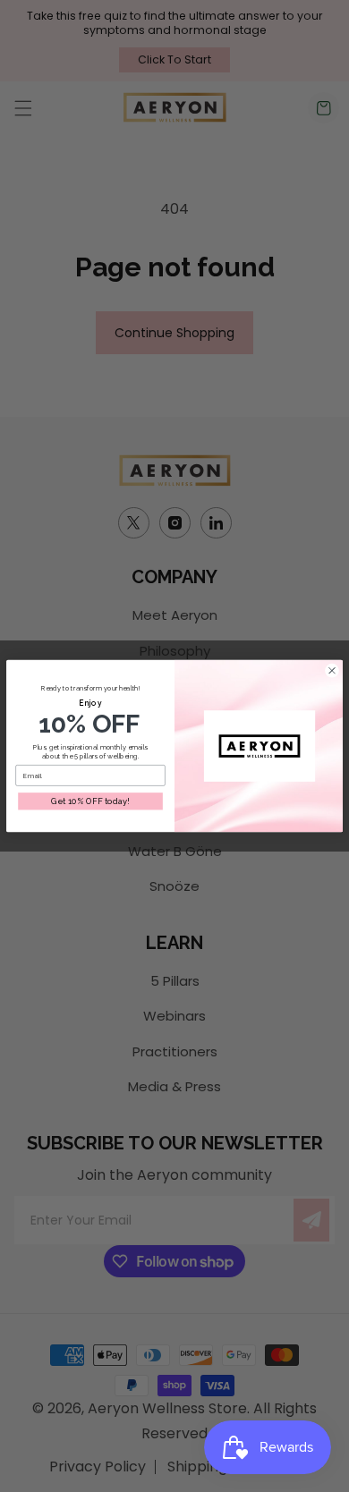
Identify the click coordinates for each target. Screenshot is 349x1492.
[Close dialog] (332, 670)
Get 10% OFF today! (90, 801)
